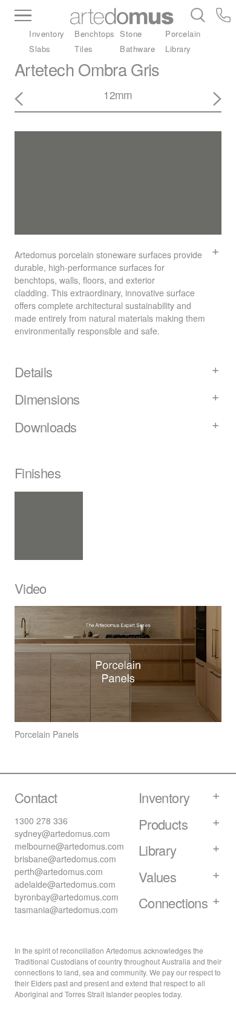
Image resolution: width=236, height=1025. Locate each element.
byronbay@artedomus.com (67, 897)
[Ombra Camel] (209, 99)
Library (178, 48)
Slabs (40, 48)
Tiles (83, 48)
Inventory (47, 33)
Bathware (137, 48)
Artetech (44, 69)
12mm (117, 94)
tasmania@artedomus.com (66, 909)
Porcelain (183, 33)
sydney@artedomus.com (62, 833)
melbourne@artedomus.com (69, 846)
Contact (36, 797)
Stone (131, 33)
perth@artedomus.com (59, 871)
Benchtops (94, 33)
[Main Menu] (42, 16)
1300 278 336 (41, 821)
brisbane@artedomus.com (65, 859)
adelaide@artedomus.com (65, 884)
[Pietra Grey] (26, 99)
